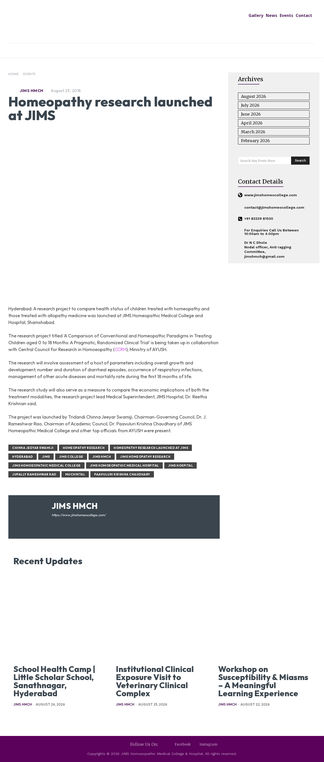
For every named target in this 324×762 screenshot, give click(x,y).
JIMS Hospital (180, 465)
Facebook (183, 744)
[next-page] (25, 716)
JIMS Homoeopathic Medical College (46, 465)
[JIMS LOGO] (162, 22)
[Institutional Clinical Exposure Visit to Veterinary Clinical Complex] (162, 616)
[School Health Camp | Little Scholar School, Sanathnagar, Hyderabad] (59, 616)
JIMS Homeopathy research (145, 457)
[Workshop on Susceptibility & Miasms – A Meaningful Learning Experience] (264, 616)
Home (13, 74)
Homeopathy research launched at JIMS (151, 448)
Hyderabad (22, 457)
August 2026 (253, 96)
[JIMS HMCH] (13, 90)
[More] (199, 288)
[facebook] (53, 523)
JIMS (46, 457)
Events (29, 74)
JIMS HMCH (32, 91)
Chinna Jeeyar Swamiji (33, 448)
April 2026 (251, 122)
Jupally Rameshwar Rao (34, 474)
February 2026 (255, 140)
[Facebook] (170, 744)
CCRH (120, 349)
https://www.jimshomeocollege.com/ (79, 515)
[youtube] (68, 523)
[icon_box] (267, 195)
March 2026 (253, 131)
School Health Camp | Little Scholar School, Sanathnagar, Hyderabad (54, 681)
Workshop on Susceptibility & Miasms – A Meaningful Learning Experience (263, 681)
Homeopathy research (84, 448)
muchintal (75, 474)
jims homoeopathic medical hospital (124, 465)
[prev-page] (16, 716)
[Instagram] (195, 744)
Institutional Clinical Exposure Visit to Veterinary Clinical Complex (155, 681)
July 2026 (250, 105)
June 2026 (251, 114)
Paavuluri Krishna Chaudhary (122, 474)
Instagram (208, 744)
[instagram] (61, 523)
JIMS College (71, 457)
